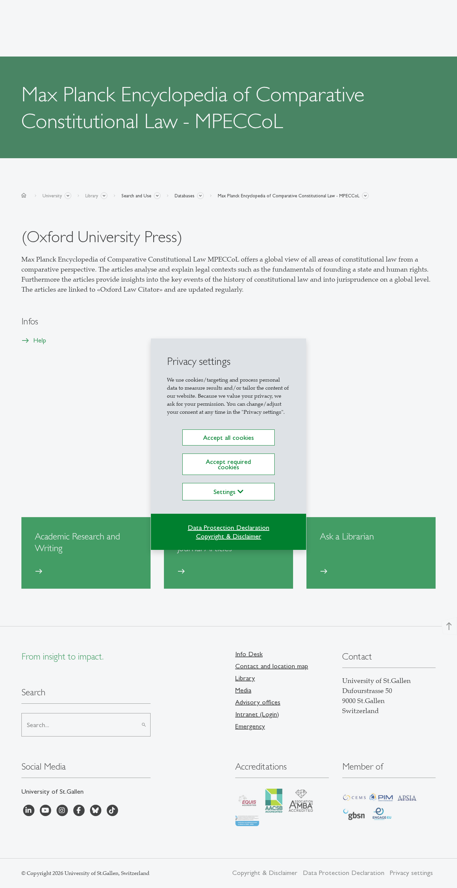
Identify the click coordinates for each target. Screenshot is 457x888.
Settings (225, 492)
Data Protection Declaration (228, 527)
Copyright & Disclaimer (228, 536)
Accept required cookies (228, 464)
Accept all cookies (228, 437)
